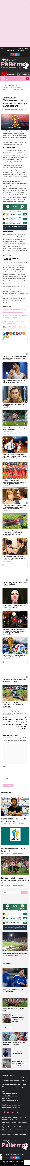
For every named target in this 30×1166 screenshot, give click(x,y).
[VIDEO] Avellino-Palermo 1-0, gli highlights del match (8, 720)
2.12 (14, 218)
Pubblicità (16, 50)
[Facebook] (4, 333)
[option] (15, 945)
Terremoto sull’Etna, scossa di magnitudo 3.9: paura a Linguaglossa (19, 1063)
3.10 (11, 214)
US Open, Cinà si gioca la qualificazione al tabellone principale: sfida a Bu (13, 1043)
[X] (7, 333)
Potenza (19, 713)
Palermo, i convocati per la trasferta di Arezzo (14, 1134)
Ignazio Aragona (16, 1105)
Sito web (5, 778)
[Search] (25, 78)
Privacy (1, 1158)
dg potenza (13, 713)
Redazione (9, 50)
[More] (7, 336)
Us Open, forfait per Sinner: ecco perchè (17, 1052)
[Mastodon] (20, 333)
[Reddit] (10, 333)
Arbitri (7, 713)
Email (5, 772)
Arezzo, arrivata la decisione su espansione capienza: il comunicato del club (14, 954)
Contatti (22, 50)
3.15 (11, 218)
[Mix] (23, 333)
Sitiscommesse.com (14, 926)
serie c (13, 714)
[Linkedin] (13, 333)
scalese (9, 714)
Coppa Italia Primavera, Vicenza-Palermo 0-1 (14, 1127)
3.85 (7, 214)
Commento (6, 743)
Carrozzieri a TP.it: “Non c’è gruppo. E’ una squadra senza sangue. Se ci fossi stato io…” (22, 722)
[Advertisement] (15, 32)
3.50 (7, 218)
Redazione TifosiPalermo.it (10, 109)
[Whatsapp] (4, 336)
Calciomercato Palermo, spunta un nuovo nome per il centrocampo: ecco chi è (15, 880)
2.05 (14, 214)
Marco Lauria (16, 1107)
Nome (5, 766)
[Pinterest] (17, 333)
